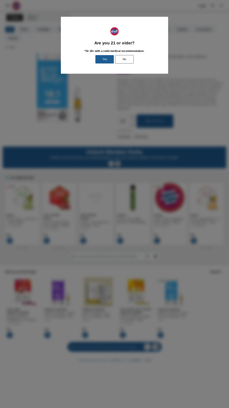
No (124, 59)
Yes (104, 59)
